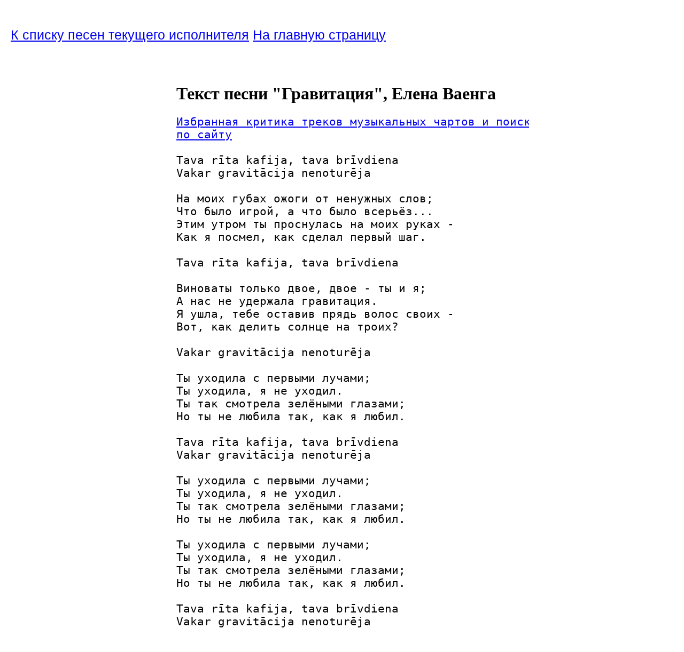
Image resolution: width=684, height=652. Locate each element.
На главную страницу (319, 34)
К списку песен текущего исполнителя (130, 34)
